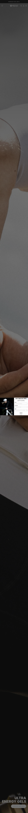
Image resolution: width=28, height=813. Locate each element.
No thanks (21, 414)
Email (15, 402)
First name (16, 405)
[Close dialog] (27, 398)
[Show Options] (26, 410)
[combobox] (20, 410)
